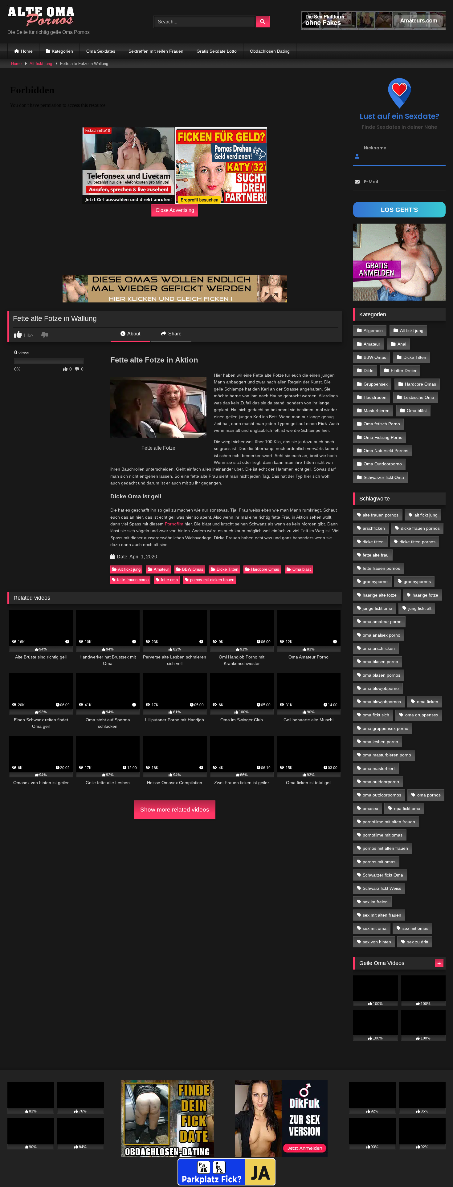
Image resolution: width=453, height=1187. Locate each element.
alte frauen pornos (380, 514)
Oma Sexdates (100, 51)
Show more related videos (174, 809)
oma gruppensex (421, 714)
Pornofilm (174, 523)
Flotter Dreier (404, 370)
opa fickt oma (407, 808)
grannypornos (417, 581)
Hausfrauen (375, 397)
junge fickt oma (377, 608)
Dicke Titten (227, 569)
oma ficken (427, 701)
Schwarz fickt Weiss (382, 888)
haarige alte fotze (380, 595)
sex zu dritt (417, 941)
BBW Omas (192, 569)
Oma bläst (301, 569)
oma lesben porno (380, 741)
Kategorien (62, 51)
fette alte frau (376, 555)
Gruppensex (376, 384)
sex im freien (375, 901)
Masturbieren (377, 410)
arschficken (374, 528)
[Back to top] (434, 1169)
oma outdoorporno (381, 781)
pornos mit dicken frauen (212, 579)
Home (27, 51)
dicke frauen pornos (420, 528)
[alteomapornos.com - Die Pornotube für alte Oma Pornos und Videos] (41, 17)
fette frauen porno (133, 579)
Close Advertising (175, 210)
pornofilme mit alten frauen (389, 821)
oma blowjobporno (381, 688)
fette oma (169, 579)
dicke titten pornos (417, 541)
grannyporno (375, 581)
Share (174, 333)
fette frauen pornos (381, 568)
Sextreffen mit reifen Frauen (156, 51)
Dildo (368, 370)
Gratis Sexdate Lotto (217, 51)
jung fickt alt (419, 608)
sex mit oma (374, 928)
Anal (402, 344)
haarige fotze (425, 595)
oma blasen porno (380, 661)
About (133, 333)
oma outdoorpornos (382, 794)
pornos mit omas (379, 861)
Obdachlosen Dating (270, 51)
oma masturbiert (379, 768)
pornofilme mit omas (382, 835)
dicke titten (373, 541)
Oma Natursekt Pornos (386, 450)
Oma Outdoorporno (383, 463)
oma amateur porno (382, 621)
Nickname (375, 148)
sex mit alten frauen (382, 915)
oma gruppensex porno (385, 728)
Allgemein (373, 330)
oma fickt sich (376, 714)
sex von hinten (377, 941)
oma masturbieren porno (387, 754)
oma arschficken (379, 648)
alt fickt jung (426, 514)
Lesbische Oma (419, 397)
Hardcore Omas (265, 569)
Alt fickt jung (41, 63)
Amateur (161, 569)
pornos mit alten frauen (385, 848)
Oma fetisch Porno (382, 423)
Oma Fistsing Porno (383, 437)
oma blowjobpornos (382, 701)
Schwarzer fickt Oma (384, 477)
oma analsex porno (381, 635)
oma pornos (429, 794)
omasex (370, 808)
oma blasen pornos (381, 675)
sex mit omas (415, 928)
